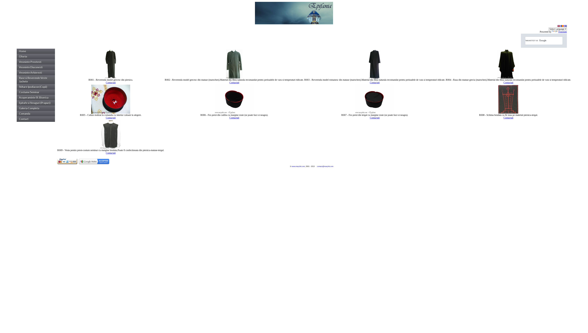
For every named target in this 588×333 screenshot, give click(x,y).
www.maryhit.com (298, 166)
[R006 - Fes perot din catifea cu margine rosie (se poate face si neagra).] (234, 113)
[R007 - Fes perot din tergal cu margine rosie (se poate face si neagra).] (374, 113)
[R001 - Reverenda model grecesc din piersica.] (110, 77)
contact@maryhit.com (325, 166)
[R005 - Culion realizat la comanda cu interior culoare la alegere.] (110, 113)
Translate (562, 31)
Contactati (111, 82)
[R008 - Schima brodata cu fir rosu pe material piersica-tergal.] (508, 113)
